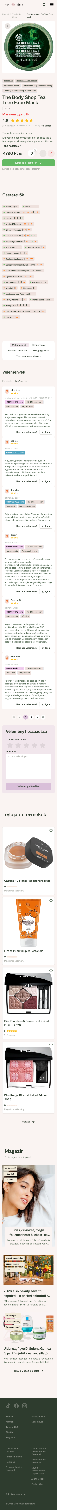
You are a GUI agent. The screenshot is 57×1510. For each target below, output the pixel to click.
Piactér (9, 1432)
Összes (26, 1121)
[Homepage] (14, 4)
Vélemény (11, 751)
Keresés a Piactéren (26, 162)
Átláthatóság (38, 1479)
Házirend (10, 1462)
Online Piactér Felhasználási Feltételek (38, 1451)
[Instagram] (24, 1405)
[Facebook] (16, 1405)
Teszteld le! (12, 1427)
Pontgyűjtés (37, 1484)
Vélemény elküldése (28, 786)
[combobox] (21, 381)
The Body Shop (16, 15)
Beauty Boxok (38, 1416)
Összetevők (37, 1421)
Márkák (9, 1421)
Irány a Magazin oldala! (26, 1370)
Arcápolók (8, 81)
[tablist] (28, 350)
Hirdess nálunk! (14, 1456)
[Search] (44, 4)
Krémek (5, 14)
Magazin (10, 1437)
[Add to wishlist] (51, 830)
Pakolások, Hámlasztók (27, 81)
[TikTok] (8, 1405)
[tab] (19, 345)
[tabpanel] (28, 580)
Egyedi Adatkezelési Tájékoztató (38, 1470)
